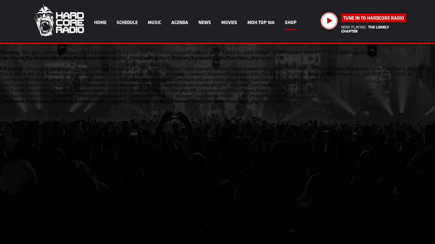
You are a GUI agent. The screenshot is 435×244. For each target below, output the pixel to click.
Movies (229, 22)
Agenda (179, 22)
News (204, 22)
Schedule (127, 22)
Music (154, 22)
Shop (290, 22)
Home (100, 22)
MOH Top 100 (261, 22)
